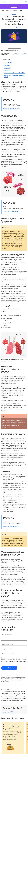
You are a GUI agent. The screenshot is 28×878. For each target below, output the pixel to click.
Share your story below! (7, 634)
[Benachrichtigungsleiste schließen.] (25, 6)
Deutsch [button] (19, 27)
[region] (14, 738)
